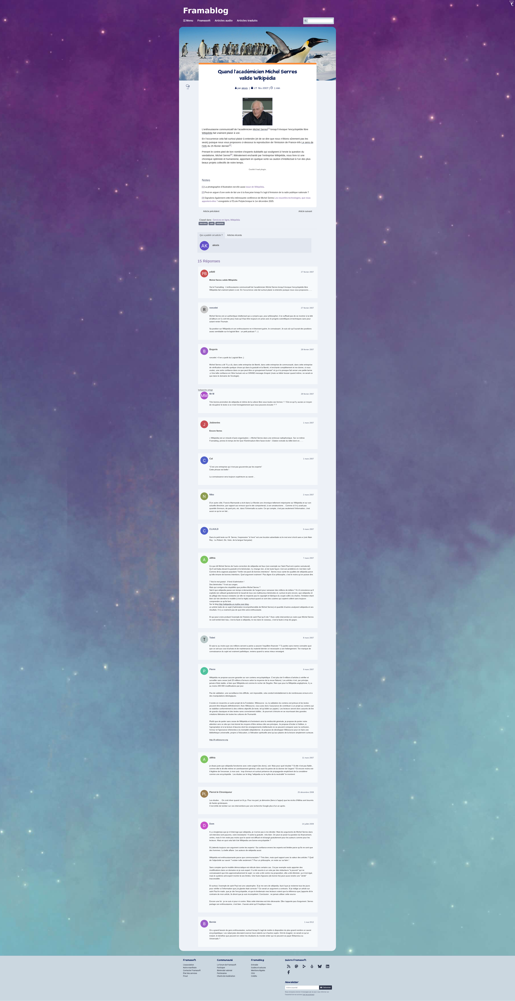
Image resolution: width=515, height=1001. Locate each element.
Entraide (254, 965)
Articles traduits (247, 20)
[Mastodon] (296, 968)
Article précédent (211, 211)
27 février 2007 (307, 272)
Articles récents (234, 235)
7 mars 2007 (308, 558)
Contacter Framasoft (192, 970)
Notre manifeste (189, 968)
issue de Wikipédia (255, 187)
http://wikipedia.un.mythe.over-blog (234, 604)
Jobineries (214, 423)
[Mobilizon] (312, 968)
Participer (221, 968)
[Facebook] (289, 974)
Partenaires (222, 973)
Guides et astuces (258, 968)
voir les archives (308, 994)
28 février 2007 (307, 349)
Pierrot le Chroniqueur (220, 792)
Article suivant (305, 211)
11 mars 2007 (308, 758)
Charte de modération (226, 976)
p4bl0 (212, 272)
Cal (211, 458)
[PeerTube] (304, 968)
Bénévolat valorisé (224, 970)
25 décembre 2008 (306, 792)
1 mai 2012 (309, 922)
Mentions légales (258, 970)
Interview (203, 223)
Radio (212, 223)
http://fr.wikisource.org (218, 740)
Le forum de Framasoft (226, 965)
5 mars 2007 (308, 529)
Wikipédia (207, 133)
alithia (212, 558)
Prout (185, 976)
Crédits (254, 976)
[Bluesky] (320, 968)
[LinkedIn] (327, 968)
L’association (188, 965)
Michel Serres (260, 129)
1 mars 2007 (308, 423)
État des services (190, 973)
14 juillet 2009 (308, 824)
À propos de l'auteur (211, 235)
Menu (189, 20)
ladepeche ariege (205, 390)
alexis (245, 88)
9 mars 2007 (308, 669)
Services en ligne (221, 220)
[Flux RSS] (289, 968)
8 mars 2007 (308, 638)
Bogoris (213, 349)
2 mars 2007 (308, 495)
